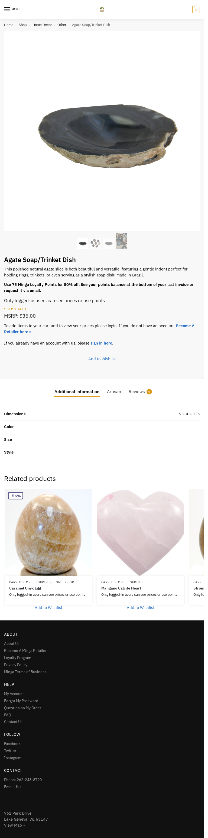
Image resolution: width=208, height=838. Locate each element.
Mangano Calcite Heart (121, 588)
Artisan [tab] (114, 391)
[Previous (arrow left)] (9, 419)
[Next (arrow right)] (194, 419)
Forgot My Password (21, 700)
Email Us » (12, 786)
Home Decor (42, 25)
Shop (23, 25)
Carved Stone (20, 582)
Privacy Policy (15, 664)
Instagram (12, 757)
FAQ (7, 714)
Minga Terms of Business (25, 671)
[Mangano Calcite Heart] (140, 532)
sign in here (101, 343)
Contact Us (13, 721)
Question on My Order (22, 707)
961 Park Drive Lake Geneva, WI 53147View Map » (26, 819)
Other (61, 25)
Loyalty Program (17, 657)
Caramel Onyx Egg (25, 588)
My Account (14, 693)
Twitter (10, 750)
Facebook (12, 743)
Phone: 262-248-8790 (23, 779)
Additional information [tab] (76, 391)
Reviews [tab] (139, 391)
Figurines (43, 582)
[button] (195, 9)
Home (8, 25)
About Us (12, 643)
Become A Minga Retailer (25, 650)
